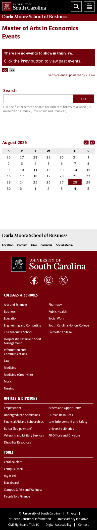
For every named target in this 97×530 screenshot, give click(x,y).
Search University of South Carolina (76, 6)
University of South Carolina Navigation (89, 6)
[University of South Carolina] (48, 264)
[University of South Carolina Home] (23, 5)
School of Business (34, 17)
